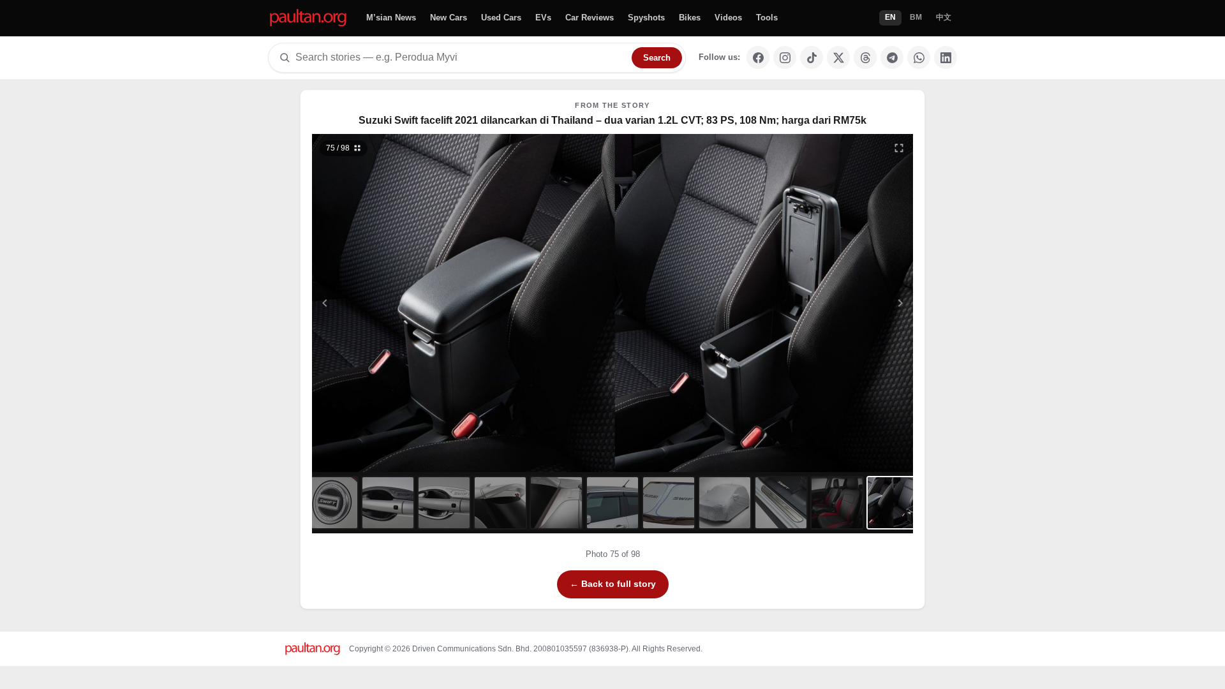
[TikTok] (811, 57)
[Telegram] (891, 57)
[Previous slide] (387, 303)
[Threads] (865, 57)
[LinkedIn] (945, 57)
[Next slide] (838, 303)
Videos (728, 17)
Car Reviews (589, 17)
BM (916, 17)
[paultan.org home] (308, 18)
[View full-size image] (899, 148)
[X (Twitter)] (838, 57)
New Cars (448, 17)
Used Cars (501, 17)
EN (890, 17)
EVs (543, 17)
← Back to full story (613, 584)
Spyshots (646, 17)
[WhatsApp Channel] (918, 57)
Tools (767, 17)
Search (657, 58)
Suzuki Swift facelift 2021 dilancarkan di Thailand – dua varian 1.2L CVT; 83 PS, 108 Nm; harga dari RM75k (612, 120)
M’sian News (391, 17)
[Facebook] (757, 57)
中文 (943, 17)
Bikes (690, 17)
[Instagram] (784, 57)
